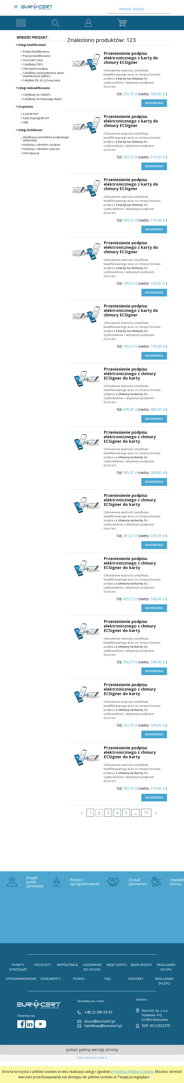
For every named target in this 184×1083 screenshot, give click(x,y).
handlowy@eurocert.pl (103, 1025)
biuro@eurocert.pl (99, 1021)
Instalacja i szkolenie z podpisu (41, 144)
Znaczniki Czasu (33, 60)
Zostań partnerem (138, 881)
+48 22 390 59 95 (98, 1012)
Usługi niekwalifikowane (34, 88)
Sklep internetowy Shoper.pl (92, 1057)
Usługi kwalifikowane (32, 45)
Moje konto (117, 965)
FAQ (107, 978)
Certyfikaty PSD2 (33, 64)
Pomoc (79, 978)
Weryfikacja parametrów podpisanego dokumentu (46, 139)
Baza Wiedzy (141, 965)
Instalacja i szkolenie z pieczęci (41, 149)
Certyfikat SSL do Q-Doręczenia (41, 80)
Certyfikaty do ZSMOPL (37, 94)
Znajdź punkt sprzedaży (34, 881)
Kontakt (135, 978)
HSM (25, 122)
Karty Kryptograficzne (36, 118)
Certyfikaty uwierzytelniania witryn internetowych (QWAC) (43, 74)
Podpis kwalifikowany (36, 51)
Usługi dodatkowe (30, 130)
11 (146, 813)
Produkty (42, 965)
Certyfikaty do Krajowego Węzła (42, 99)
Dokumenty (50, 978)
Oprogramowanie (21, 978)
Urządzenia (25, 107)
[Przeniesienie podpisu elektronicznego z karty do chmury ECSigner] (86, 63)
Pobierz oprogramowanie (84, 881)
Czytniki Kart (30, 114)
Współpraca (67, 965)
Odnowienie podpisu (35, 68)
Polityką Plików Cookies (133, 1071)
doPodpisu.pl (31, 153)
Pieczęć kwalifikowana (36, 56)
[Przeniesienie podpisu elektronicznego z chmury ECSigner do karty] (86, 379)
